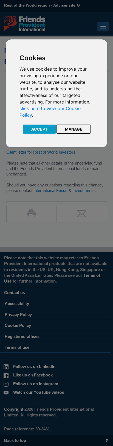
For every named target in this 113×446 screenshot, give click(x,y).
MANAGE (73, 129)
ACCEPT (39, 129)
